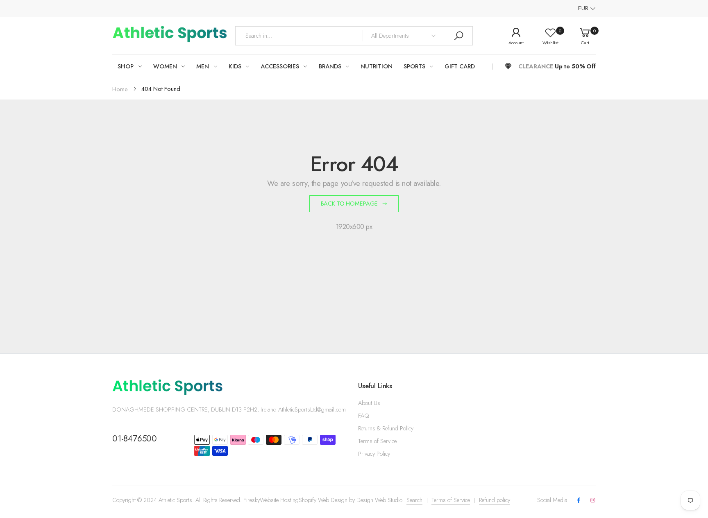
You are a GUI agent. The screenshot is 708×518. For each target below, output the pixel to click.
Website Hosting (279, 500)
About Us (369, 403)
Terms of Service (377, 441)
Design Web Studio (379, 500)
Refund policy (494, 500)
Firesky (251, 500)
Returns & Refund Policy (385, 428)
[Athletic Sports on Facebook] (578, 500)
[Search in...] (458, 35)
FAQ (363, 416)
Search (414, 500)
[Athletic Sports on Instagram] (593, 500)
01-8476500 (134, 438)
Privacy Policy (374, 454)
